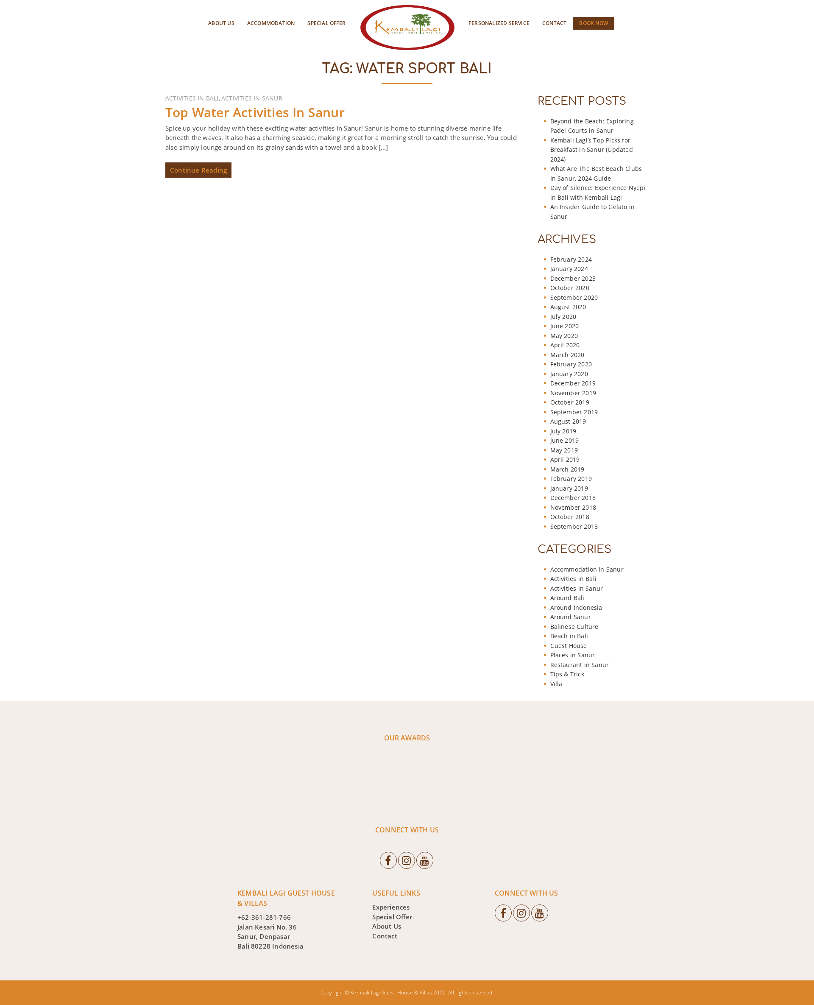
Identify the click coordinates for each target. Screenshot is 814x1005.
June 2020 (564, 326)
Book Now (593, 23)
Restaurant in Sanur (579, 665)
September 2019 (574, 412)
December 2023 (573, 278)
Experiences (391, 907)
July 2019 (563, 431)
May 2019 (564, 450)
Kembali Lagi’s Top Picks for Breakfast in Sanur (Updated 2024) (591, 149)
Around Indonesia (576, 607)
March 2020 (567, 355)
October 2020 (569, 288)
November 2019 (573, 393)
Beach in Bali (569, 636)
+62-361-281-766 (264, 917)
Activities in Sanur (251, 98)
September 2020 (574, 297)
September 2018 (574, 526)
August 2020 (568, 307)
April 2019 (565, 459)
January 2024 (569, 269)
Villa (556, 684)
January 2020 (569, 374)
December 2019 (573, 383)
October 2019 (569, 402)
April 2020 (565, 345)
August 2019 (568, 421)
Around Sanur (570, 617)
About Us (221, 23)
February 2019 (571, 479)
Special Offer (326, 23)
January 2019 (569, 488)
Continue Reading (198, 170)
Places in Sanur (572, 655)
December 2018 (573, 498)
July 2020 (563, 317)
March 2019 (567, 469)
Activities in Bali (192, 98)
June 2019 (564, 440)
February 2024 (571, 259)
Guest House (568, 646)
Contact (554, 23)
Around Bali (567, 598)
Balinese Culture (574, 627)
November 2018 (573, 507)
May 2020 (564, 336)
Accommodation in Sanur (587, 569)
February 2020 (571, 364)
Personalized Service (499, 23)
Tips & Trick (567, 674)
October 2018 (569, 517)
